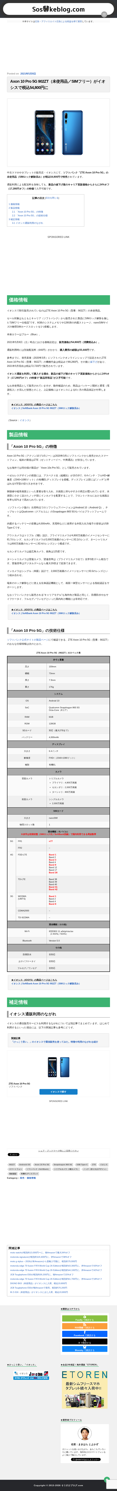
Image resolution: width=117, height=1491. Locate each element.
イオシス (24, 420)
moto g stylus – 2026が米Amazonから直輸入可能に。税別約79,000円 (43, 1261)
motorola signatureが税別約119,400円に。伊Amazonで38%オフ (41, 1257)
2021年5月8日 (28, 73)
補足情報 (14, 219)
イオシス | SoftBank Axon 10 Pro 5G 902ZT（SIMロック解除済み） (46, 408)
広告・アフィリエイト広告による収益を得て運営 (58, 21)
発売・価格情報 (28, 1178)
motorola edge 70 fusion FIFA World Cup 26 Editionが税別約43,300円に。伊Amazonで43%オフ (56, 1266)
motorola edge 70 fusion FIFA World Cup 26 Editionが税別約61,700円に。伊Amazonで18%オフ (56, 1279)
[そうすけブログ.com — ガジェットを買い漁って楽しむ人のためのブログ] (58, 9)
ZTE (94, 1164)
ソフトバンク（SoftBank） (38, 1169)
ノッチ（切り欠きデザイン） (95, 1169)
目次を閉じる (52, 198)
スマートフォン (15, 1169)
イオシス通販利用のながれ (27, 223)
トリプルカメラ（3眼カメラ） (66, 1169)
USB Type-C (82, 1164)
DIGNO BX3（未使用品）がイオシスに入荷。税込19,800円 (38, 1283)
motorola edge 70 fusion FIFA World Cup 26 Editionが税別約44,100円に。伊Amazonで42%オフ (56, 1270)
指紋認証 (13, 1174)
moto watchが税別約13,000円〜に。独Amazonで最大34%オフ (40, 1252)
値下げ (93, 362)
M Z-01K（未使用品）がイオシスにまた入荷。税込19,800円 (39, 1292)
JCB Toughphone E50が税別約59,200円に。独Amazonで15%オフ (42, 1274)
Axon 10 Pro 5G (42, 1164)
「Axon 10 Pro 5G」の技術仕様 (30, 215)
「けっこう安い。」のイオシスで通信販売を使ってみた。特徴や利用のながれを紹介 (54, 1041)
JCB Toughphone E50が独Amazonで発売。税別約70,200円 (38, 1288)
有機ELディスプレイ (29, 1174)
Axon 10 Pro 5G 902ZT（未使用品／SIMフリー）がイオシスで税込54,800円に (57, 84)
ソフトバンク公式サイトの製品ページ (27, 639)
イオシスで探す (58, 1091)
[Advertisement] (58, 47)
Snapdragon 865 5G (63, 1164)
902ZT (12, 1164)
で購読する (85, 1320)
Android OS (24, 1164)
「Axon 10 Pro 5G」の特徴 (27, 212)
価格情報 (14, 204)
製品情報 (14, 208)
